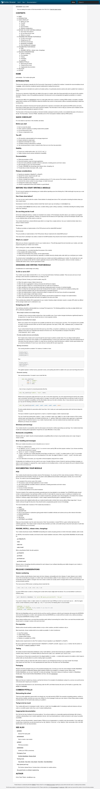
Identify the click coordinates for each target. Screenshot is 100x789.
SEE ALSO (21, 68)
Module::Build (32, 756)
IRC (66, 787)
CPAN (27, 6)
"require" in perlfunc (30, 645)
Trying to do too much (26, 65)
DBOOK (34, 784)
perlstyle (19, 86)
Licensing (23, 60)
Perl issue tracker (54, 787)
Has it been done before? (27, 31)
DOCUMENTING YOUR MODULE (26, 47)
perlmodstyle (19, 6)
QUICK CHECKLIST (23, 20)
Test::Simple (21, 761)
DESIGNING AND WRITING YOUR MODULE (29, 36)
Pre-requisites (24, 55)
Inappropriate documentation (28, 67)
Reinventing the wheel (26, 63)
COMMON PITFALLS (23, 62)
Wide (73, 2)
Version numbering (25, 53)
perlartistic (24, 686)
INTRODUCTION (22, 18)
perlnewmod (33, 99)
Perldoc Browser (9, 2)
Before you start (25, 21)
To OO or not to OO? (26, 38)
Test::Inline (27, 761)
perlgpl (17, 686)
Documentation (24, 26)
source (24, 6)
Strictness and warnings (27, 42)
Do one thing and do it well (27, 33)
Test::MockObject (48, 761)
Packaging (23, 58)
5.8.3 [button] (19, 2)
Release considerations (26, 28)
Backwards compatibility (27, 43)
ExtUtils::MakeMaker (23, 756)
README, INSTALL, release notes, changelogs (33, 50)
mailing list (62, 787)
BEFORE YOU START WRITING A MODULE (29, 30)
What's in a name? (25, 35)
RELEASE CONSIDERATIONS (26, 52)
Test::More (40, 761)
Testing (23, 57)
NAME (20, 16)
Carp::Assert (34, 761)
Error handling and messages (28, 45)
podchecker (20, 747)
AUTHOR (20, 70)
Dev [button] (23, 2)
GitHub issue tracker (51, 784)
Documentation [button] (31, 2)
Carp (55, 455)
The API (23, 23)
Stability (23, 25)
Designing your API (26, 40)
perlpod (19, 742)
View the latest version (55, 9)
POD (22, 48)
